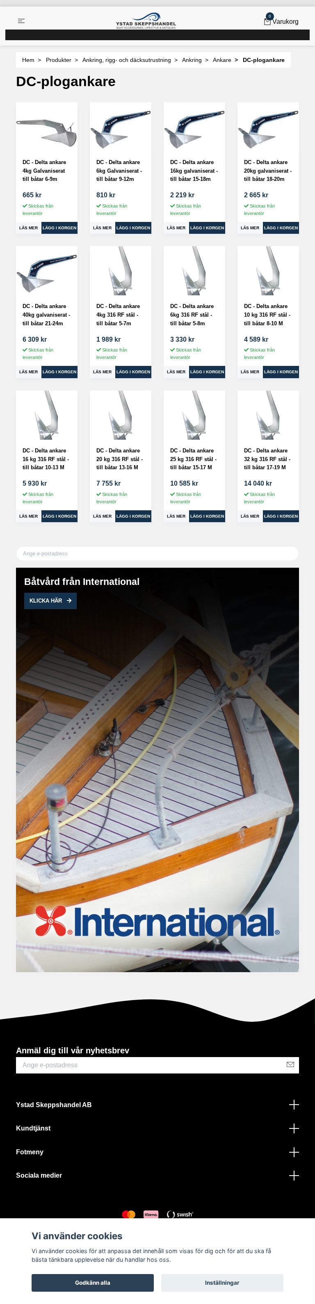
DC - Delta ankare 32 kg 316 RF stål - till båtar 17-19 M (267, 459)
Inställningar (222, 1282)
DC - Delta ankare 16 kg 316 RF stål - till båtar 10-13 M (46, 459)
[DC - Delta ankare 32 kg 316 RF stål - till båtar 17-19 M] (268, 415)
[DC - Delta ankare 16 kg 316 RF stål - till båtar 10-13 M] (47, 415)
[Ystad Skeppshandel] (146, 21)
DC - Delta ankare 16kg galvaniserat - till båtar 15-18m (194, 171)
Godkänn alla (92, 1282)
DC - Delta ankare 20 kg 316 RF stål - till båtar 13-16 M (119, 459)
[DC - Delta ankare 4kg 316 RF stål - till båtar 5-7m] (120, 270)
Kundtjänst (33, 1128)
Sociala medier (39, 1175)
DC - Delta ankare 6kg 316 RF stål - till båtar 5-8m (192, 315)
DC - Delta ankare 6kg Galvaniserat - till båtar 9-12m (119, 171)
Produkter (58, 60)
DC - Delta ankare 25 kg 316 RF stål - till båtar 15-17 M (193, 459)
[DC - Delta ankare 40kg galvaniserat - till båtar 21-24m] (47, 270)
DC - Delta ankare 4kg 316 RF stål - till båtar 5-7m (118, 315)
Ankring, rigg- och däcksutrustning (126, 60)
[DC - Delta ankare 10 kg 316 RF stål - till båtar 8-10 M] (268, 270)
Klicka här (47, 601)
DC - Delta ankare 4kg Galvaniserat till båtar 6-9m (44, 171)
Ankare (222, 60)
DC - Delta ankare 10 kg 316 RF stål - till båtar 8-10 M (267, 315)
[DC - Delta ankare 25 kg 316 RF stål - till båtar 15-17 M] (194, 415)
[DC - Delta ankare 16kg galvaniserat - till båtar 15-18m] (194, 126)
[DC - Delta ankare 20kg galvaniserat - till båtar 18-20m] (268, 126)
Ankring (192, 60)
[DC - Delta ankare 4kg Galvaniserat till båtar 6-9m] (47, 126)
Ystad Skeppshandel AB (54, 1104)
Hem (28, 60)
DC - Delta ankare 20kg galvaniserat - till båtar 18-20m (268, 171)
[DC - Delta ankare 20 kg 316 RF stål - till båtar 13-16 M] (120, 415)
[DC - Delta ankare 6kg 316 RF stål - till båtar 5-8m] (194, 270)
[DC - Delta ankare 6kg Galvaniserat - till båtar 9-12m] (120, 126)
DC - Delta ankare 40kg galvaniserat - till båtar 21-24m (46, 315)
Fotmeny (29, 1152)
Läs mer (28, 228)
